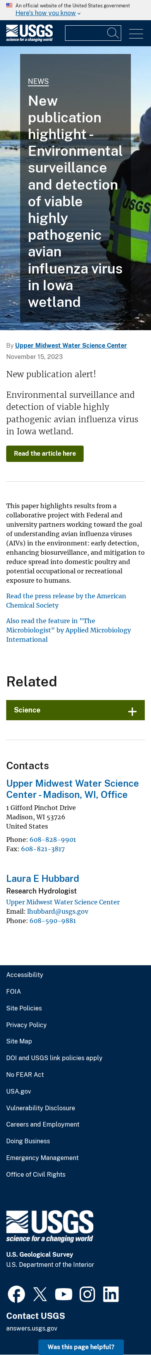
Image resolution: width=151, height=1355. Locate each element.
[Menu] (136, 34)
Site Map (19, 1041)
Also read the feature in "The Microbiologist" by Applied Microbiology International (68, 630)
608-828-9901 (52, 839)
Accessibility (24, 975)
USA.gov (18, 1091)
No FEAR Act (25, 1074)
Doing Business (28, 1141)
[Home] (29, 40)
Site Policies (24, 1008)
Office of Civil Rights (35, 1174)
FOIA (13, 991)
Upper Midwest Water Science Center (71, 345)
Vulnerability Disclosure (40, 1108)
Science (27, 710)
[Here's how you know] (75, 10)
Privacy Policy (26, 1025)
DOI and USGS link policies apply (54, 1058)
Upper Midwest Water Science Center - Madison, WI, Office (72, 789)
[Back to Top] (123, 1326)
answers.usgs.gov (31, 1328)
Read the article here (45, 453)
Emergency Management (42, 1158)
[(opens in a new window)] (16, 1293)
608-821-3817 (43, 849)
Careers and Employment (42, 1124)
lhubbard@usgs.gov (57, 911)
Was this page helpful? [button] (81, 1347)
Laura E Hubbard (42, 878)
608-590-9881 (52, 921)
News (38, 81)
